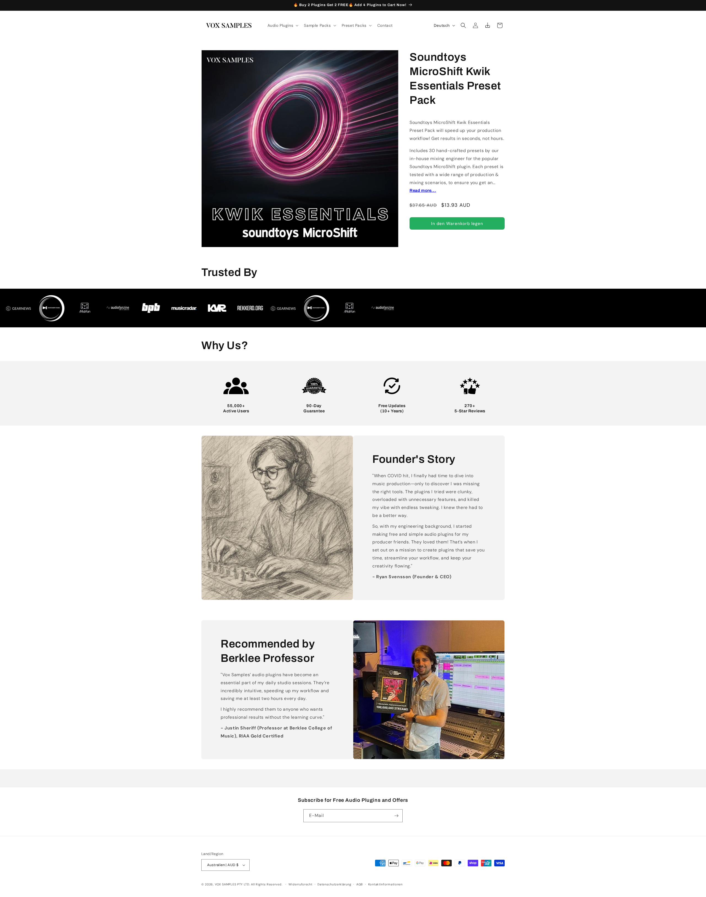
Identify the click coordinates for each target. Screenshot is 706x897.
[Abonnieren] (396, 815)
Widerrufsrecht (300, 884)
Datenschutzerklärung (334, 884)
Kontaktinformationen (385, 884)
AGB (359, 884)
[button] (282, 25)
